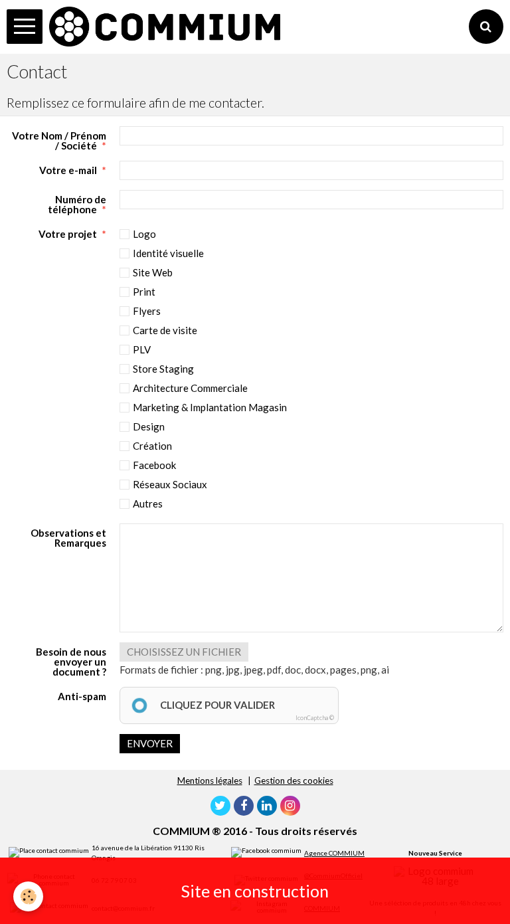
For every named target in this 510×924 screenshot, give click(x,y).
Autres (148, 503)
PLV (142, 349)
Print (144, 292)
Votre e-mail (68, 169)
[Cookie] (28, 896)
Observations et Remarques (68, 537)
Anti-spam (82, 695)
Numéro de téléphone (77, 204)
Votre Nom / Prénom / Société (59, 140)
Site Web (153, 272)
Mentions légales (209, 780)
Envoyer (150, 743)
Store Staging (163, 369)
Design (149, 426)
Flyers (147, 311)
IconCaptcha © (315, 717)
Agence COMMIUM (334, 853)
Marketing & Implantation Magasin (210, 407)
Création (152, 446)
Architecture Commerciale (190, 388)
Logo (144, 234)
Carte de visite (165, 330)
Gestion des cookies (293, 780)
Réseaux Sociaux (170, 484)
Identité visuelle (168, 253)
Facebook (154, 465)
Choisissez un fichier (184, 652)
